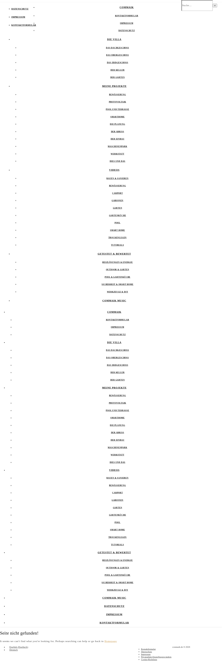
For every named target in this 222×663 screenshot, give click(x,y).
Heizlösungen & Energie (117, 262)
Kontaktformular (23, 25)
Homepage (110, 641)
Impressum (18, 17)
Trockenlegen (117, 237)
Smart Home (117, 230)
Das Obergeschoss (117, 55)
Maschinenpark (117, 146)
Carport (117, 193)
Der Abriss (117, 131)
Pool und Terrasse (117, 109)
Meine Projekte (114, 86)
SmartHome (117, 117)
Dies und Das (117, 161)
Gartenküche (117, 215)
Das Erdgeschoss (117, 62)
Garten (117, 208)
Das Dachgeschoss (117, 48)
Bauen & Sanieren (117, 178)
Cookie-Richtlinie (149, 659)
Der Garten (117, 77)
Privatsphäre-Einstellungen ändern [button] (156, 657)
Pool (117, 223)
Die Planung (117, 124)
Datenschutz (20, 9)
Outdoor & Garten (117, 269)
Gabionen (117, 200)
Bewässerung (117, 94)
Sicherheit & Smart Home (117, 284)
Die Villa (114, 39)
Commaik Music (114, 300)
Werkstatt (117, 154)
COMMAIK (127, 7)
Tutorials (117, 245)
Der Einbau (117, 139)
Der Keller (118, 70)
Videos (114, 170)
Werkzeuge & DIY (117, 292)
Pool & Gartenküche (117, 277)
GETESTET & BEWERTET (114, 254)
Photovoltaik (117, 102)
